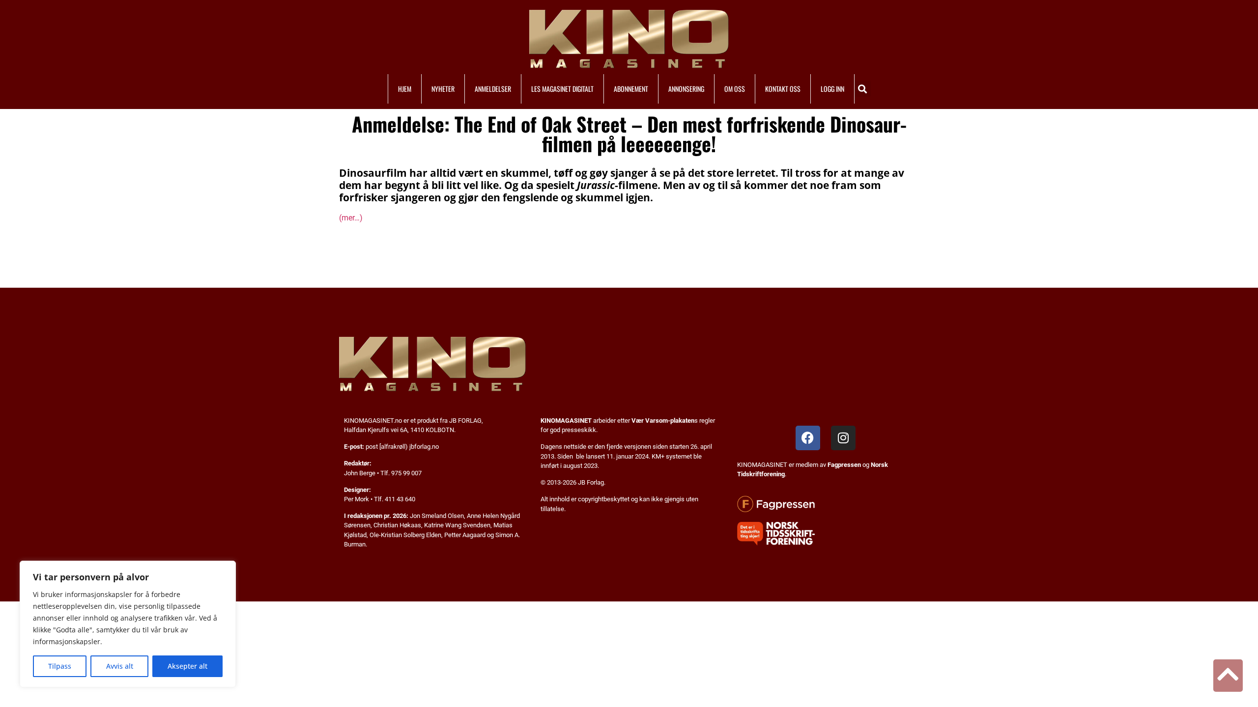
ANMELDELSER (493, 88)
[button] (863, 89)
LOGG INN (832, 88)
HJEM (404, 88)
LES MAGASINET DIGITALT (562, 88)
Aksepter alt (187, 666)
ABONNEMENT (631, 88)
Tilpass (59, 666)
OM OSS (734, 88)
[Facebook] (808, 438)
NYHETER (443, 88)
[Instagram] (843, 438)
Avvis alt (119, 666)
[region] (128, 624)
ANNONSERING (686, 88)
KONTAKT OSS (783, 88)
